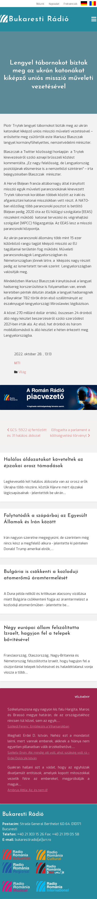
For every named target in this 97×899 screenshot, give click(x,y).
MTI (17, 363)
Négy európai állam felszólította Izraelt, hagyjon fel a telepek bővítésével (41, 633)
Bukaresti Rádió (39, 19)
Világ (22, 372)
